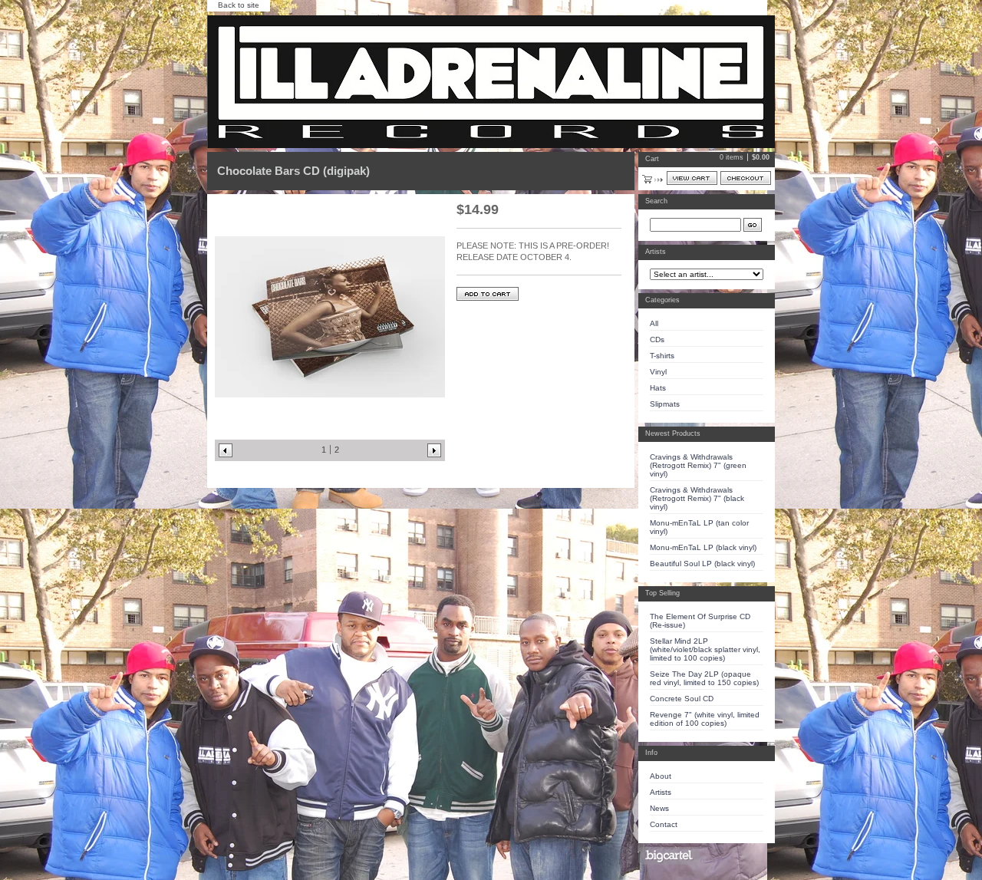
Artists (660, 792)
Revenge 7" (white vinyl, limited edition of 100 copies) (705, 718)
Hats (658, 388)
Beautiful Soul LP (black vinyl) (702, 563)
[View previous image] (225, 450)
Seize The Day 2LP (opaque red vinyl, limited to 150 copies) (704, 678)
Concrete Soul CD (681, 698)
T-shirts (662, 355)
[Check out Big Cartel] (668, 856)
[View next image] (434, 450)
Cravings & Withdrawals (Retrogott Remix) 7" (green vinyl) (698, 465)
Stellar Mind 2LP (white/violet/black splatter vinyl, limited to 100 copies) (705, 649)
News (659, 808)
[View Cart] (692, 178)
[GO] (752, 225)
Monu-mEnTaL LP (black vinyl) (703, 547)
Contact (663, 824)
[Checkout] (745, 178)
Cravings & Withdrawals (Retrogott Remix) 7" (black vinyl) (697, 498)
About (660, 776)
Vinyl (658, 371)
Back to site (238, 5)
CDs (657, 339)
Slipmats (665, 404)
